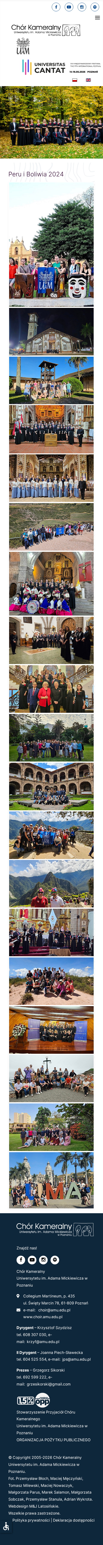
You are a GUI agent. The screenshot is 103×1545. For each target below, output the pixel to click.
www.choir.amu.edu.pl (43, 1317)
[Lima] (51, 1180)
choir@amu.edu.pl (54, 1310)
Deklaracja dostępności (74, 1520)
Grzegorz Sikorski (49, 1370)
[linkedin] (82, 7)
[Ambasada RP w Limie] (51, 1127)
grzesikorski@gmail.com (49, 1384)
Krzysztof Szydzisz (54, 1327)
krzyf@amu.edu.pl (43, 1341)
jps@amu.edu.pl (76, 1359)
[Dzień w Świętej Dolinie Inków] (51, 527)
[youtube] (69, 7)
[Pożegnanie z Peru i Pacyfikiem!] (51, 1078)
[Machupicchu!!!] (51, 835)
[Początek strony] (94, 1535)
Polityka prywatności (31, 1520)
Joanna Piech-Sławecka (61, 1352)
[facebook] (56, 7)
